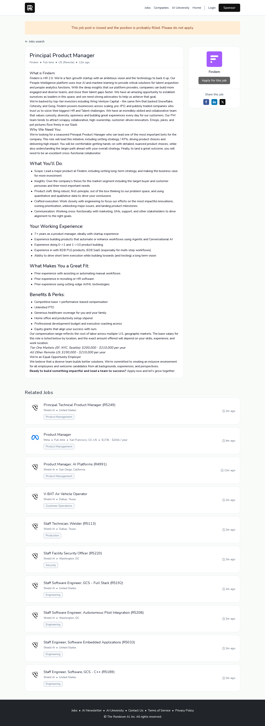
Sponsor (229, 8)
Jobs (148, 8)
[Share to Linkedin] (214, 102)
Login (212, 8)
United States (67, 410)
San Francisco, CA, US (83, 440)
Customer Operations (59, 506)
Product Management (59, 417)
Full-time (48, 62)
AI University (180, 8)
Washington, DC (69, 558)
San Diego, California (72, 469)
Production (52, 535)
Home (196, 8)
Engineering (53, 595)
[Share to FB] (206, 102)
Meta (47, 440)
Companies (161, 8)
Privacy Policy (184, 710)
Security (51, 565)
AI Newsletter (92, 710)
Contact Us (135, 710)
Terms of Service (159, 710)
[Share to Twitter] (222, 102)
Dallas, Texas (67, 499)
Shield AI (49, 410)
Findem (34, 62)
